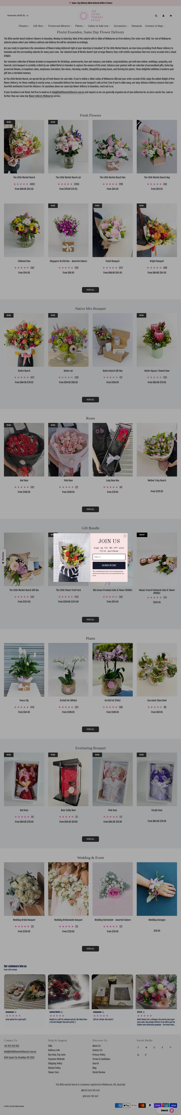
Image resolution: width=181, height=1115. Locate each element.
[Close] (125, 535)
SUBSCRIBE (109, 565)
